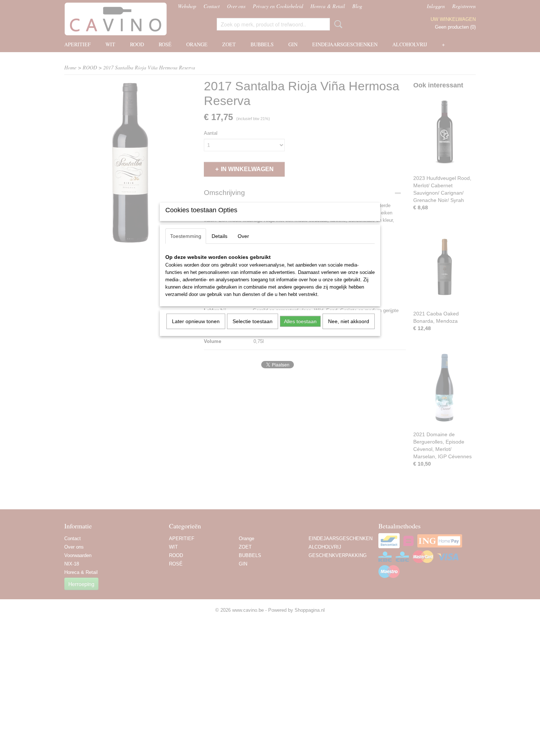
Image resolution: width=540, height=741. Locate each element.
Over (243, 236)
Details (219, 236)
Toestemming (185, 236)
